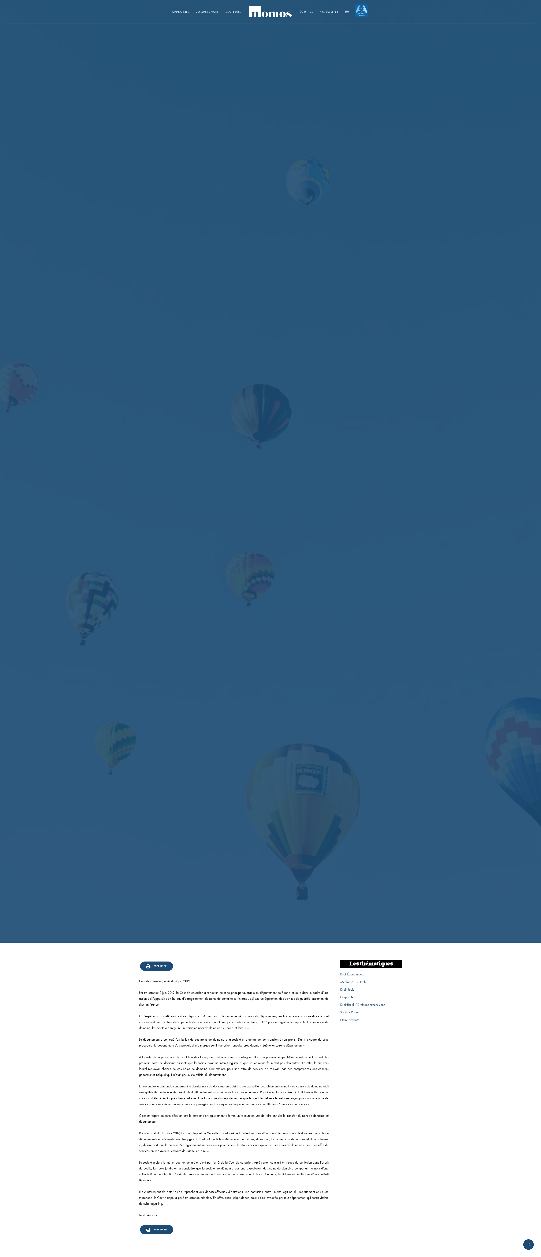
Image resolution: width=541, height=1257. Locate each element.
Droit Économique (351, 974)
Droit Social (347, 989)
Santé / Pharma (350, 1012)
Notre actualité (349, 1020)
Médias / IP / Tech (353, 982)
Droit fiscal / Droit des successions (362, 1004)
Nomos (239, 541)
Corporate (347, 997)
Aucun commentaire (291, 541)
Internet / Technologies (270, 516)
